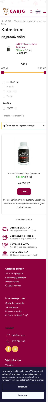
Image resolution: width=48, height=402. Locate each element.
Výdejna (9, 365)
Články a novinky (13, 285)
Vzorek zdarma (12, 281)
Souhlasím (23, 395)
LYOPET (11, 108)
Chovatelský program (15, 277)
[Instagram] (15, 349)
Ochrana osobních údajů (16, 315)
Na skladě (12, 82)
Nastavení (23, 386)
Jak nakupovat (12, 307)
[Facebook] (8, 349)
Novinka (11, 91)
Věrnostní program (14, 273)
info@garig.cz (18, 335)
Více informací (37, 379)
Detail (24, 191)
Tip (9, 96)
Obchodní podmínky (14, 303)
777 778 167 (18, 341)
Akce (10, 87)
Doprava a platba (13, 311)
